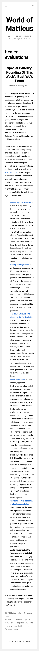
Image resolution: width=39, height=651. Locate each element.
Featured (20, 613)
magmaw (26, 620)
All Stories (12, 613)
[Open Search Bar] (33, 6)
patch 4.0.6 (23, 623)
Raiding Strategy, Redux (20, 265)
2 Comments (13, 629)
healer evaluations (15, 620)
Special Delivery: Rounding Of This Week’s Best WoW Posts (19, 74)
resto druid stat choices (22, 626)
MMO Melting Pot (12, 172)
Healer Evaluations (18, 379)
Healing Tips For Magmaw (20, 202)
